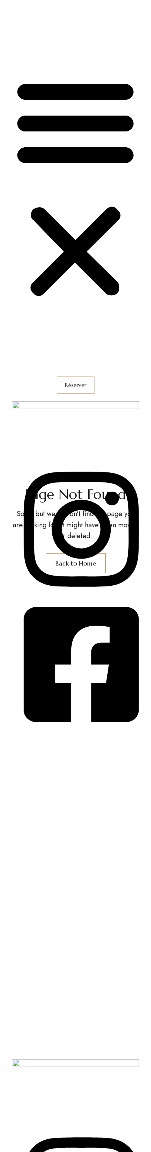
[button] (75, 188)
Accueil (23, 5)
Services (25, 29)
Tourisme (25, 40)
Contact (23, 52)
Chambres (27, 17)
